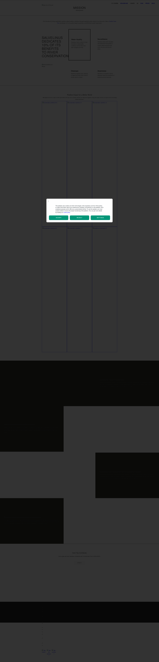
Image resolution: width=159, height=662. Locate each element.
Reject (79, 217)
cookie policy (66, 212)
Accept (59, 217)
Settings (100, 217)
